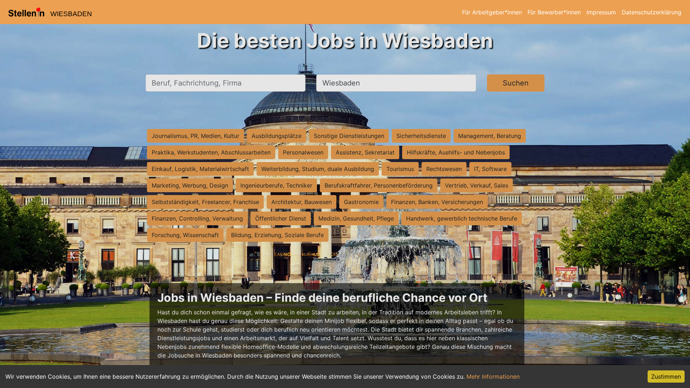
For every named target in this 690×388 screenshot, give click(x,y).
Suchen (516, 83)
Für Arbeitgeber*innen (492, 12)
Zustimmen (666, 376)
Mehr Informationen (493, 376)
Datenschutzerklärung (651, 12)
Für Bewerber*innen (554, 12)
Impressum (601, 12)
